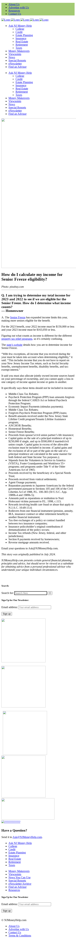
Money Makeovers (19, 871)
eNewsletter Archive (19, 883)
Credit (11, 849)
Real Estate (14, 858)
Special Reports (17, 880)
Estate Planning (17, 852)
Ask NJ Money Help (20, 843)
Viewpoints (14, 874)
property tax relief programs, (17, 338)
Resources (14, 10)
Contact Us (14, 13)
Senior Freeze (17, 317)
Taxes (11, 865)
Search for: (7, 592)
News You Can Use (19, 877)
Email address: (9, 607)
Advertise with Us (18, 7)
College (12, 846)
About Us (13, 4)
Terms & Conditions (19, 935)
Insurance (13, 855)
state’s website (14, 344)
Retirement (14, 861)
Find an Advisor (17, 886)
